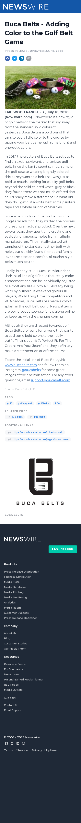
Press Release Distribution (21, 571)
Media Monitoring (15, 597)
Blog (7, 638)
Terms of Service (16, 750)
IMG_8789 (39, 417)
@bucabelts (31, 370)
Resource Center (15, 664)
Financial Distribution (17, 576)
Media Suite (12, 581)
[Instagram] (23, 743)
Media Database (15, 587)
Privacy (37, 750)
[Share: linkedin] (22, 58)
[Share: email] (29, 58)
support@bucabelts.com (50, 380)
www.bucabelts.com (21, 365)
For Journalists (13, 669)
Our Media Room (15, 648)
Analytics (10, 602)
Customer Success (16, 612)
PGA (57, 403)
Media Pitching (14, 592)
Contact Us (11, 705)
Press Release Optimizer (20, 617)
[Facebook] (6, 743)
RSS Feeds (11, 684)
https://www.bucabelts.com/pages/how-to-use (40, 439)
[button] (74, 6)
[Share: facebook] (7, 58)
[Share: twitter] (14, 58)
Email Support (13, 710)
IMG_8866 (17, 417)
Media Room (12, 607)
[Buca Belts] (40, 108)
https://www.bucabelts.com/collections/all (37, 432)
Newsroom (11, 674)
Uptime (51, 750)
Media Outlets (13, 689)
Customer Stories (15, 643)
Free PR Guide (63, 549)
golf (9, 403)
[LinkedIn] (18, 743)
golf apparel (25, 403)
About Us (10, 633)
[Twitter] (12, 743)
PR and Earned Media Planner (23, 679)
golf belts (43, 403)
